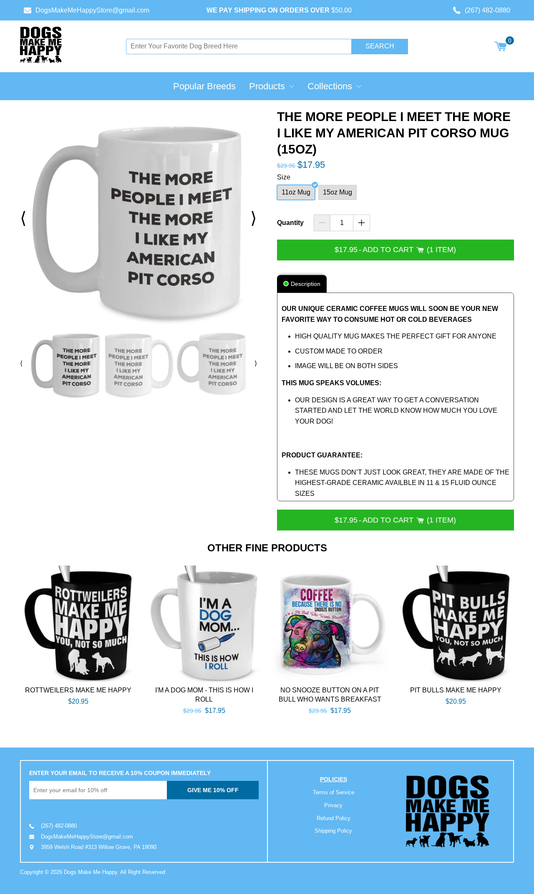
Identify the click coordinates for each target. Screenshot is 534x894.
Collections (329, 86)
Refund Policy (333, 818)
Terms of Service (333, 792)
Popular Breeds (204, 86)
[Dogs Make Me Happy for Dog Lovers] (41, 45)
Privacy (333, 805)
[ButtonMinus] (322, 223)
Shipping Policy (333, 831)
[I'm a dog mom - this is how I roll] (204, 624)
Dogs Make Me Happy (90, 872)
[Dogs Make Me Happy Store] (447, 811)
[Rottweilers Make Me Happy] (78, 624)
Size (283, 177)
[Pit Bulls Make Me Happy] (456, 624)
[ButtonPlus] (361, 223)
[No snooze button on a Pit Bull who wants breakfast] (330, 624)
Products (267, 86)
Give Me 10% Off (213, 790)
